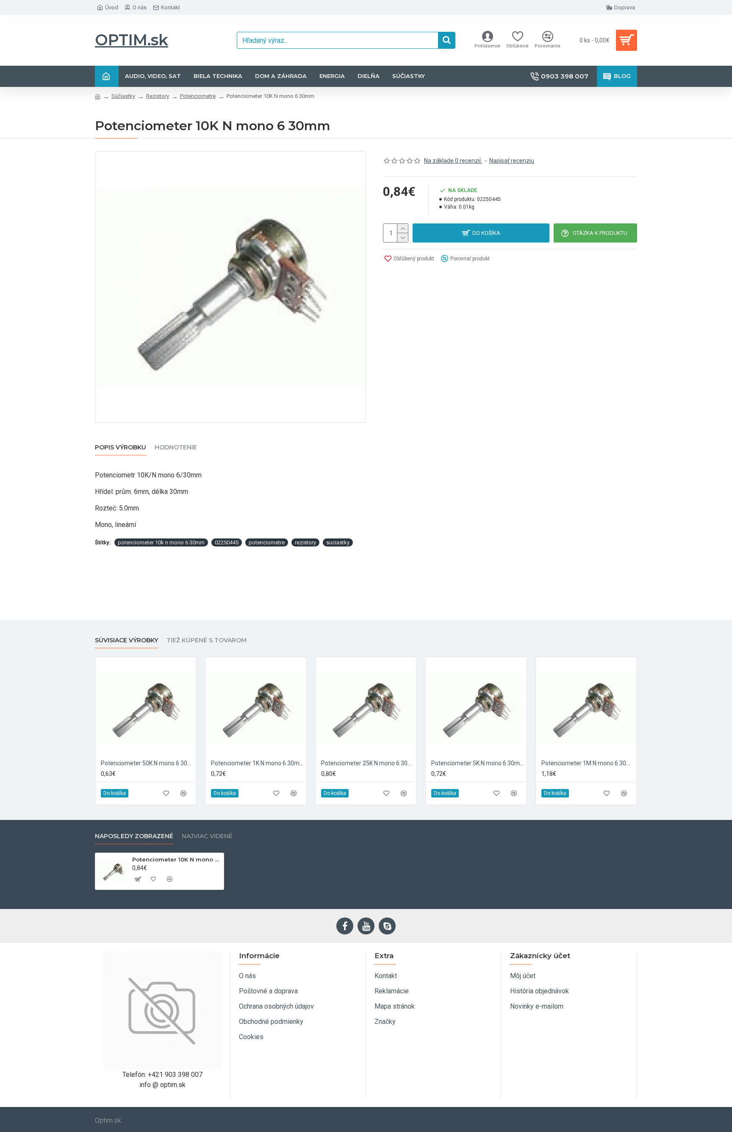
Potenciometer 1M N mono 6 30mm (588, 763)
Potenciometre (198, 96)
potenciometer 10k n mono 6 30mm (161, 542)
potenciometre (267, 542)
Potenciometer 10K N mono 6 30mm (176, 859)
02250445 (226, 542)
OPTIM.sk (131, 40)
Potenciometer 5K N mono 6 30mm (477, 763)
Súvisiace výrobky (126, 640)
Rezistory (157, 96)
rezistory (305, 542)
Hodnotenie (176, 447)
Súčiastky (123, 96)
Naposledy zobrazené (134, 836)
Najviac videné (207, 836)
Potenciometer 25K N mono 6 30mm (367, 763)
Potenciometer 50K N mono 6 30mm (147, 763)
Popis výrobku (120, 447)
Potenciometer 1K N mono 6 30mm (257, 763)
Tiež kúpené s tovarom (206, 640)
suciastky (337, 542)
